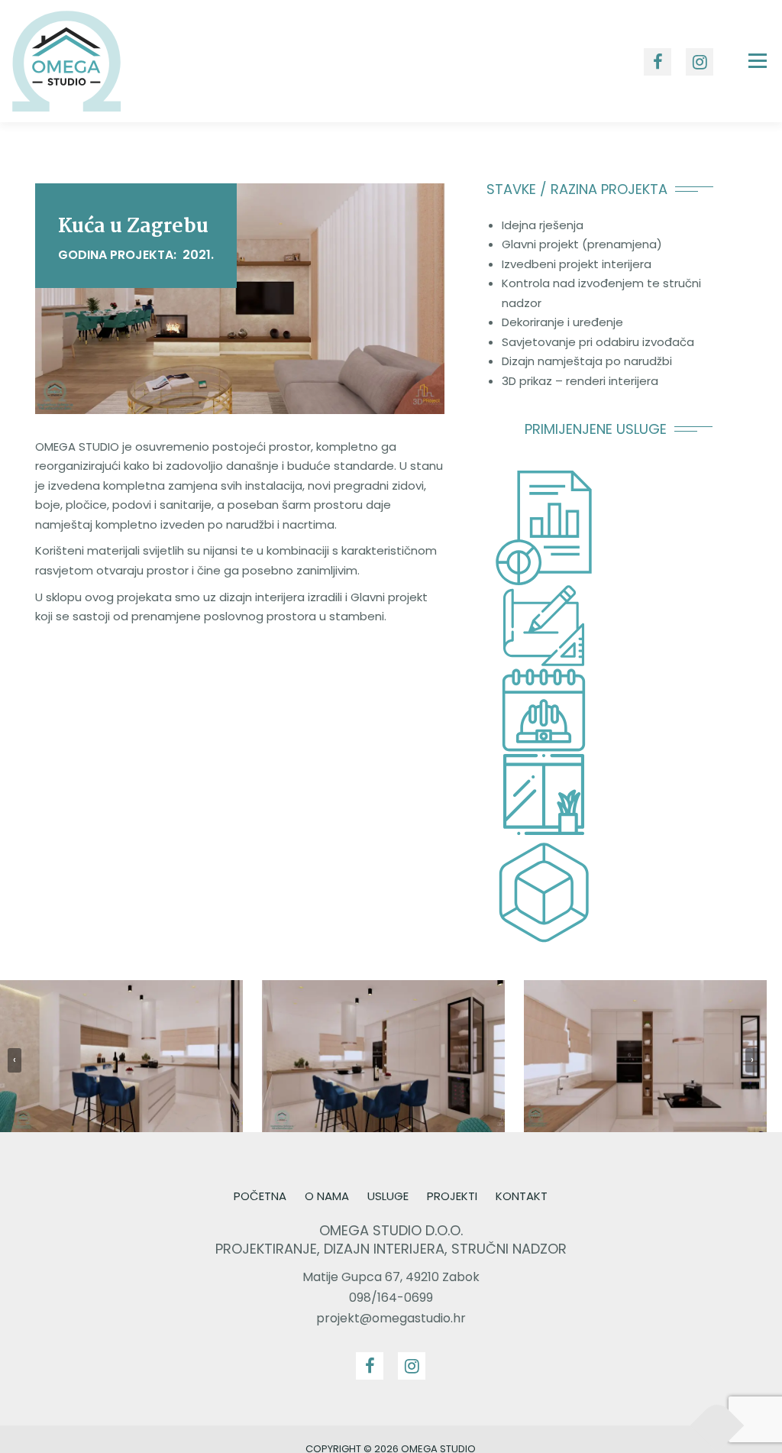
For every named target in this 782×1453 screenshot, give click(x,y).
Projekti (452, 1196)
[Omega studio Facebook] (369, 1366)
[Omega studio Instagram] (699, 62)
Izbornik (757, 61)
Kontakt (522, 1196)
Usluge (388, 1196)
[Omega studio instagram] (411, 1366)
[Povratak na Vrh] (717, 1425)
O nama (327, 1196)
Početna (260, 1196)
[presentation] (14, 1060)
